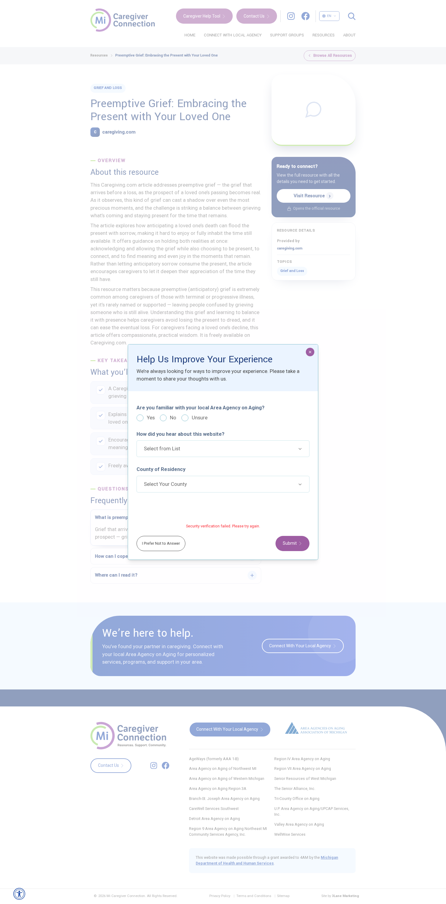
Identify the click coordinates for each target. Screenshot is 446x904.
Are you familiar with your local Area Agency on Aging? (201, 408)
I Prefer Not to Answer (161, 543)
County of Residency (161, 469)
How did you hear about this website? (181, 434)
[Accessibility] (19, 894)
